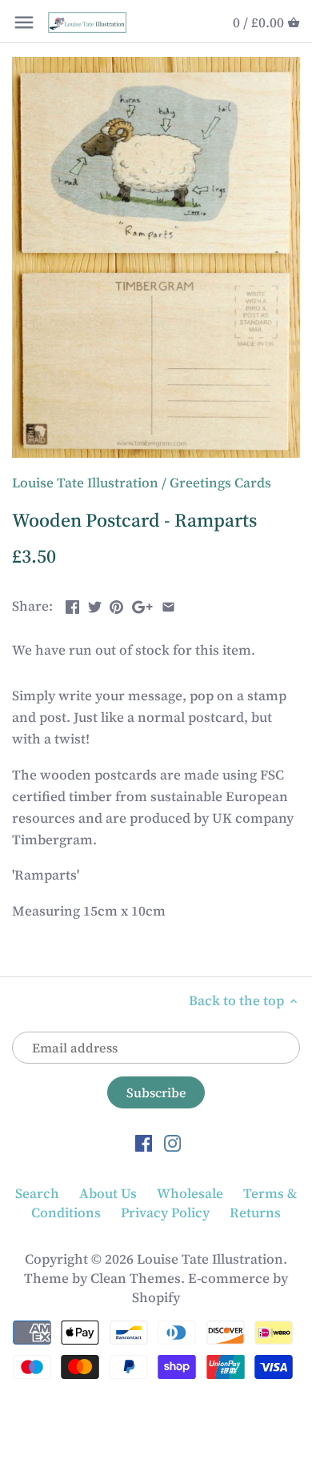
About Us (108, 1193)
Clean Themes (135, 1278)
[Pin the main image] (116, 604)
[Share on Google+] (142, 604)
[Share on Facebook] (72, 604)
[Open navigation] (24, 22)
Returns (255, 1212)
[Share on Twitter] (95, 604)
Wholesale (190, 1193)
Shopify (156, 1297)
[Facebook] (143, 1142)
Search (37, 1193)
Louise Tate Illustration (85, 482)
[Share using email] (168, 604)
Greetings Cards (220, 482)
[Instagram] (172, 1142)
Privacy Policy (165, 1212)
